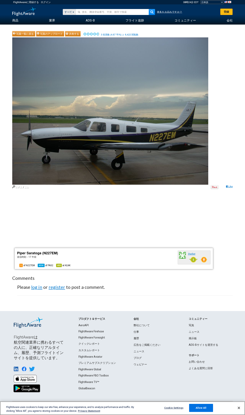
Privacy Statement (89, 410)
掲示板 (193, 338)
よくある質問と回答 (201, 368)
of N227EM (27, 265)
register (57, 287)
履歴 (136, 338)
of (46, 265)
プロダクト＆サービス (91, 318)
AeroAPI (83, 325)
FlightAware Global (89, 369)
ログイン (46, 2)
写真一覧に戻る (25, 33)
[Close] (239, 408)
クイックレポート (89, 343)
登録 (226, 11)
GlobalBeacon (86, 388)
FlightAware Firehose (91, 331)
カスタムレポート (89, 350)
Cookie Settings (173, 407)
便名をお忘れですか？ (169, 12)
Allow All (201, 407)
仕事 (136, 331)
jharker (191, 254)
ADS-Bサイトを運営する (203, 344)
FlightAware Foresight (91, 337)
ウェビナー (140, 364)
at (63, 265)
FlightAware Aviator (90, 356)
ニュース (139, 351)
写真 (191, 325)
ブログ (138, 357)
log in (36, 287)
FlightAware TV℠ (88, 382)
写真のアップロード (51, 33)
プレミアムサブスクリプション (97, 362)
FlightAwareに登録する (26, 2)
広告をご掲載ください (147, 344)
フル (26, 187)
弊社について (142, 325)
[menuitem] (15, 20)
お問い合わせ (197, 361)
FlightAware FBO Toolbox (93, 375)
